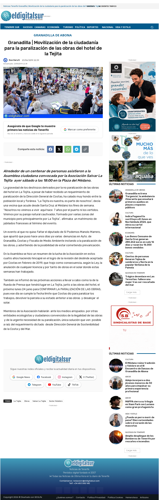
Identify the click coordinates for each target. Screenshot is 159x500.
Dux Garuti (14, 60)
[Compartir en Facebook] (50, 149)
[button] (152, 27)
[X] (92, 490)
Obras (27, 401)
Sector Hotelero (56, 401)
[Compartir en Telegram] (76, 149)
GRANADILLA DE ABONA (53, 35)
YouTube (56, 384)
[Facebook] (59, 490)
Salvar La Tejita (39, 401)
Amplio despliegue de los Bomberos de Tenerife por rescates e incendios (140, 438)
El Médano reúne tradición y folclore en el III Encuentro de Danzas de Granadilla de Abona (140, 367)
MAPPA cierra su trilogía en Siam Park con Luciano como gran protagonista (139, 404)
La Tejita (17, 401)
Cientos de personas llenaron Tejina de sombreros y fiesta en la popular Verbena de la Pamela (139, 262)
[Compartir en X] (59, 149)
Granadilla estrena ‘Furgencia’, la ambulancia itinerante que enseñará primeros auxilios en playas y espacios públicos (140, 200)
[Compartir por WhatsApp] (67, 149)
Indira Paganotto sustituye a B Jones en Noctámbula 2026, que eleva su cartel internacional (138, 222)
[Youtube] (100, 490)
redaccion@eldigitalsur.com (86, 481)
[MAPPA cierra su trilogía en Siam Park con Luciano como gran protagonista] (116, 403)
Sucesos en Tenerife (135, 273)
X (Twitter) (88, 377)
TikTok (75, 384)
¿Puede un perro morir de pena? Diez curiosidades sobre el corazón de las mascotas (139, 421)
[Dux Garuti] (5, 60)
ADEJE (128, 377)
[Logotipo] (22, 16)
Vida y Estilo (131, 414)
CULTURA (129, 213)
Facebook (46, 377)
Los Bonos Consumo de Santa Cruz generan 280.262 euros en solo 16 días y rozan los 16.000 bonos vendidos (139, 242)
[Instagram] (67, 490)
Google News (23, 377)
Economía (129, 233)
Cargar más (131, 292)
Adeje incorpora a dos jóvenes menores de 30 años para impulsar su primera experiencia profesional (138, 386)
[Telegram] (75, 490)
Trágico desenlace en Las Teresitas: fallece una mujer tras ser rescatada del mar (140, 280)
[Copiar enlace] (85, 149)
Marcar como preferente (81, 129)
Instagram (67, 377)
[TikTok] (84, 490)
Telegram (36, 384)
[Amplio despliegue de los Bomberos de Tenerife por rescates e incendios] (116, 437)
